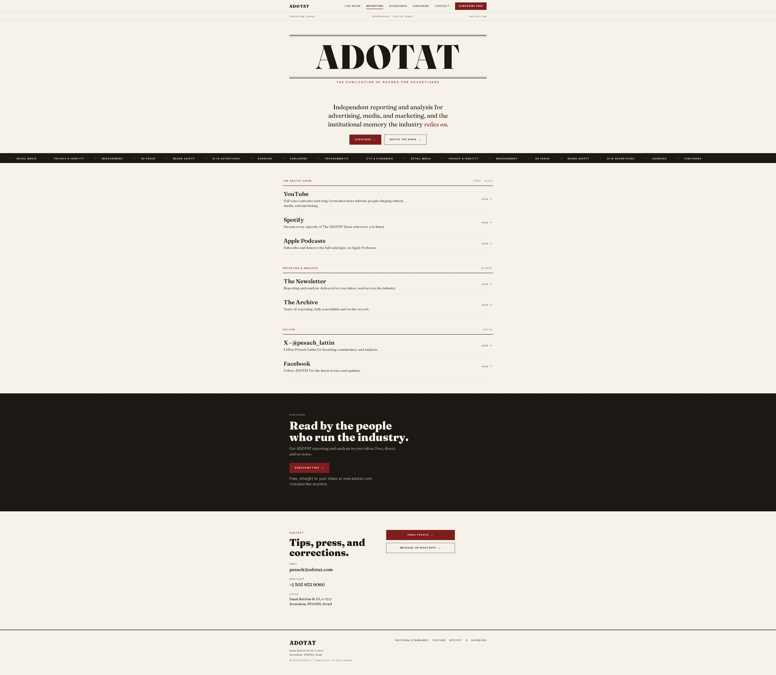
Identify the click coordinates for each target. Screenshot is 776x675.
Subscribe (421, 6)
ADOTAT (299, 6)
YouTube (439, 640)
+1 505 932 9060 (307, 585)
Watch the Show (405, 139)
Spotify (455, 640)
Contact (442, 6)
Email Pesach (420, 534)
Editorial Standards (411, 640)
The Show (353, 6)
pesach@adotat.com (311, 569)
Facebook (479, 640)
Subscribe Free (471, 6)
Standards (398, 6)
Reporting (374, 6)
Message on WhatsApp (420, 547)
